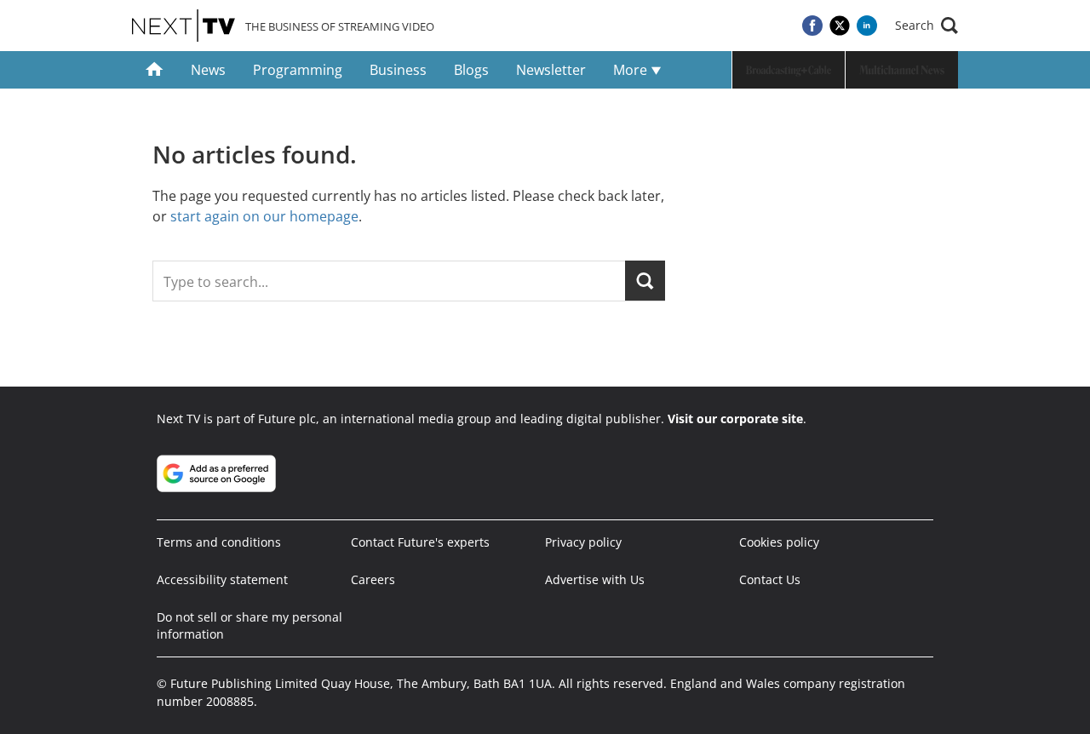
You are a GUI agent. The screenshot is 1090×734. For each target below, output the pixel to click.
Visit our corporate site (735, 418)
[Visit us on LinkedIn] (867, 25)
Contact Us (769, 579)
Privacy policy (583, 542)
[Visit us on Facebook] (812, 25)
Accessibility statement (222, 579)
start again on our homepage (264, 216)
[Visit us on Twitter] (839, 25)
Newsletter (551, 69)
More (632, 69)
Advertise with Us (595, 579)
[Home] (154, 70)
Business (398, 69)
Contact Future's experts (420, 542)
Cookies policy (779, 542)
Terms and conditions (219, 542)
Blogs (471, 69)
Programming (297, 69)
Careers (373, 579)
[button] (926, 25)
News (208, 69)
